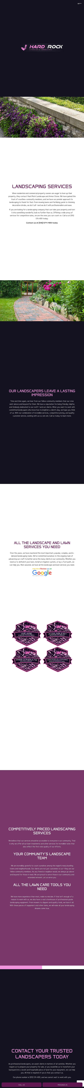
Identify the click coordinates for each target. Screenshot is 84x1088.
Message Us (62, 1084)
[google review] (42, 572)
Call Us (21, 1084)
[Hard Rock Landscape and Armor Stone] (42, 47)
